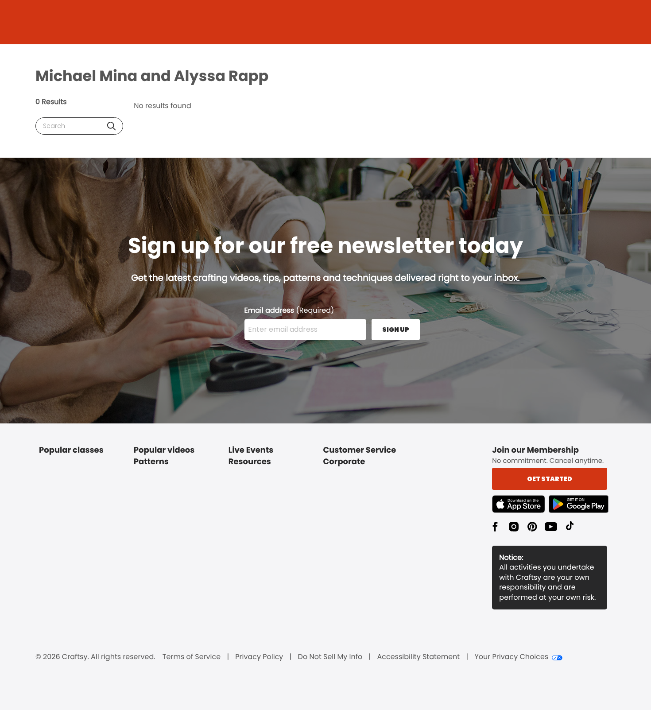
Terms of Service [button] (192, 657)
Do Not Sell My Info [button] (330, 657)
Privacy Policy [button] (259, 657)
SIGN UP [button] (395, 329)
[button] (111, 126)
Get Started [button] (549, 478)
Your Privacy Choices (511, 657)
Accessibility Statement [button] (418, 657)
